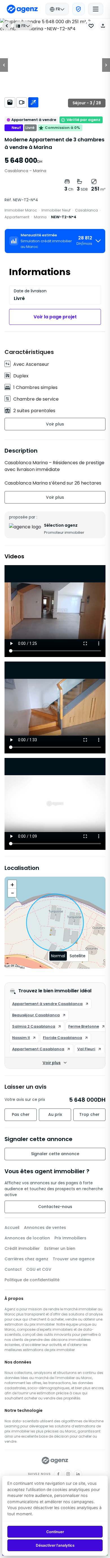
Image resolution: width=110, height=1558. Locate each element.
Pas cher (21, 1114)
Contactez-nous (55, 1206)
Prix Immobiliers (70, 1238)
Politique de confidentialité (32, 1280)
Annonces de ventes (45, 1227)
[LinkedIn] (78, 1474)
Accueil (12, 1227)
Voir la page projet (55, 317)
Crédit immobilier (22, 1248)
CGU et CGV (38, 1269)
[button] (103, 26)
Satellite (77, 956)
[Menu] (95, 9)
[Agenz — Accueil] (55, 1460)
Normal (58, 956)
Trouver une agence (73, 1259)
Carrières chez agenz (26, 1259)
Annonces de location (27, 1238)
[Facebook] (58, 1474)
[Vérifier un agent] (78, 9)
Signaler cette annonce (55, 1154)
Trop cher (89, 1114)
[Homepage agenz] (22, 9)
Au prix (55, 1114)
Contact (13, 1269)
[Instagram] (68, 1474)
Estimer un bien (59, 1248)
